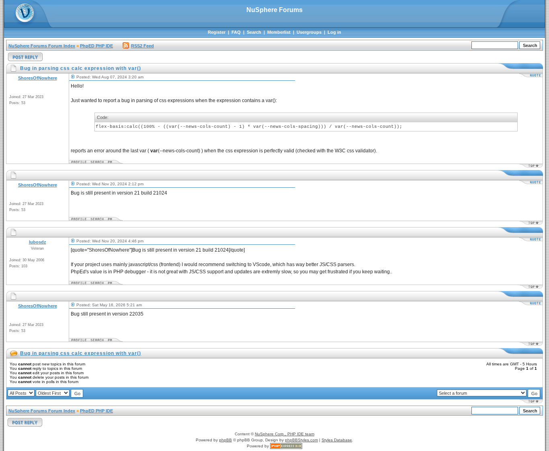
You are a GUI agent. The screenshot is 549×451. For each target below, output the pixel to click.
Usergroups (309, 32)
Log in (334, 32)
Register (216, 32)
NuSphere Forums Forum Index (41, 45)
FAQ (236, 32)
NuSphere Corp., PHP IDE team (284, 434)
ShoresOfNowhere (37, 78)
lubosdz (37, 242)
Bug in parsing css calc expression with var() (80, 353)
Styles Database (337, 440)
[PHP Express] (286, 446)
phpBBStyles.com (301, 440)
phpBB (225, 440)
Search (254, 32)
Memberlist (279, 32)
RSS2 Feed (142, 45)
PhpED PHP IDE (96, 45)
